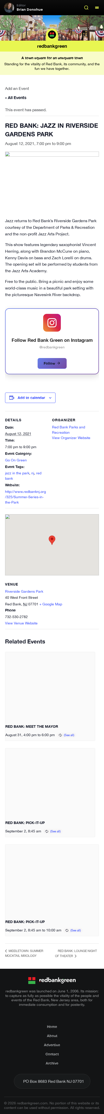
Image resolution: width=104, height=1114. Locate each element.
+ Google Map (50, 604)
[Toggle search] (86, 7)
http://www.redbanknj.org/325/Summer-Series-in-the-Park (25, 497)
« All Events (16, 97)
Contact (52, 1054)
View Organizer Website (71, 438)
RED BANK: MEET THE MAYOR (31, 726)
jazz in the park (17, 473)
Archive (52, 1063)
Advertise (52, 1045)
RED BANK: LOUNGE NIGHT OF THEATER (76, 953)
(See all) (69, 735)
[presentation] (50, 686)
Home (52, 1026)
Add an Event (17, 88)
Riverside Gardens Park (24, 591)
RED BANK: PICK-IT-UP (25, 822)
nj (32, 473)
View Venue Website (21, 623)
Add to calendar (31, 397)
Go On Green (16, 460)
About (52, 1036)
